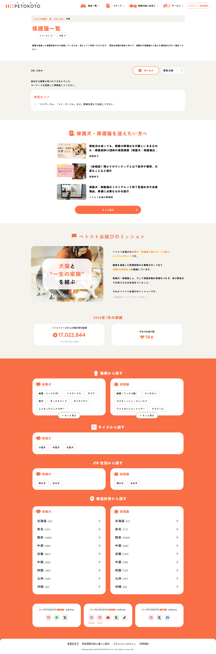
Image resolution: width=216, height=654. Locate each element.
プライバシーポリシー (124, 643)
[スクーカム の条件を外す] (51, 35)
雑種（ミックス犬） (49, 393)
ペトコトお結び (40, 19)
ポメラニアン (81, 400)
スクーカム (59, 19)
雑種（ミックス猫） (127, 393)
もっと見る (71, 415)
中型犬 (56, 447)
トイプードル (74, 393)
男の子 (42, 483)
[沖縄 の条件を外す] (65, 35)
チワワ (91, 393)
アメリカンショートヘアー (131, 408)
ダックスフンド (58, 400)
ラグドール (158, 408)
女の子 (56, 483)
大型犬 (70, 447)
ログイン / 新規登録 (198, 5)
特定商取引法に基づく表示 (95, 643)
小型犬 (42, 447)
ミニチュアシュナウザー (52, 408)
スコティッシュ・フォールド (132, 400)
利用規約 (144, 643)
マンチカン (151, 393)
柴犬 (41, 400)
